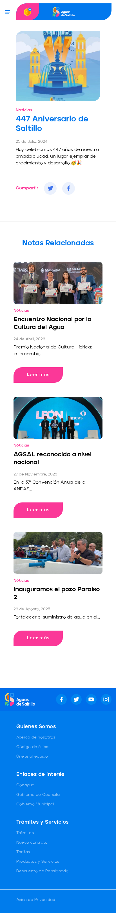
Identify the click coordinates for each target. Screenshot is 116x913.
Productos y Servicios (37, 862)
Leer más (38, 375)
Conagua (25, 785)
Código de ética (32, 747)
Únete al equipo (32, 756)
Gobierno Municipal (35, 804)
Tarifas (23, 852)
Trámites (25, 833)
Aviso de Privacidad (35, 900)
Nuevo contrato (32, 842)
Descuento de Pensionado (42, 871)
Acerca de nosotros (35, 737)
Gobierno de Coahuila (38, 795)
